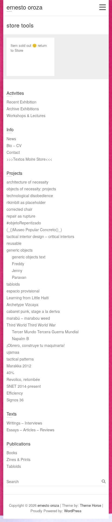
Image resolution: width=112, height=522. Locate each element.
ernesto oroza (24, 7)
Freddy (18, 263)
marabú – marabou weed (28, 318)
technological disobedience (30, 195)
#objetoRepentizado (24, 222)
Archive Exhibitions (23, 108)
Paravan (19, 277)
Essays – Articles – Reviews (30, 429)
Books (12, 452)
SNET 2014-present (24, 386)
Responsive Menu (102, 7)
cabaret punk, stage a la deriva (33, 311)
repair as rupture (21, 216)
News (11, 138)
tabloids (13, 284)
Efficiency (15, 393)
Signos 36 (15, 399)
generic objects (20, 250)
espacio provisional (23, 291)
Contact (13, 152)
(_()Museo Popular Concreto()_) (34, 229)
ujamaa (13, 352)
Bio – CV (14, 145)
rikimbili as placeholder (26, 202)
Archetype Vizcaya (22, 304)
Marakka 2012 (19, 365)
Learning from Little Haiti (28, 297)
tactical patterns (20, 359)
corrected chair (19, 209)
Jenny (17, 270)
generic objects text (28, 257)
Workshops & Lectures (26, 115)
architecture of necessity (27, 182)
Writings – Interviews (24, 423)
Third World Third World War (31, 325)
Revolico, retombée (23, 379)
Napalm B (20, 338)
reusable (14, 243)
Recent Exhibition (21, 102)
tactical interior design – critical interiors (40, 236)
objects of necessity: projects (31, 188)
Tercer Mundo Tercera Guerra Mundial (45, 331)
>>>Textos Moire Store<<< (29, 159)
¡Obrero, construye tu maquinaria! (36, 345)
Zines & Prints (18, 459)
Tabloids (14, 466)
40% (10, 372)
